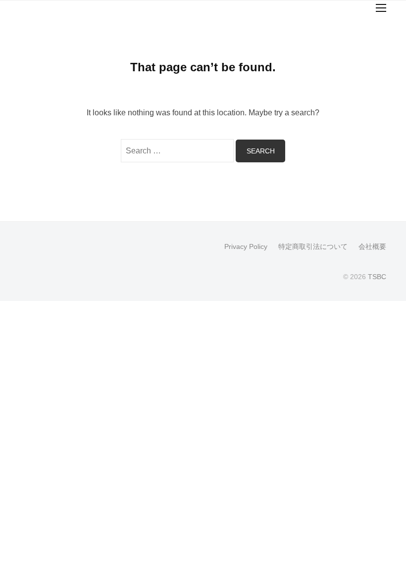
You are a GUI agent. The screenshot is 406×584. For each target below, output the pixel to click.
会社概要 (372, 246)
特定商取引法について (313, 246)
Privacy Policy (245, 246)
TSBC (377, 277)
